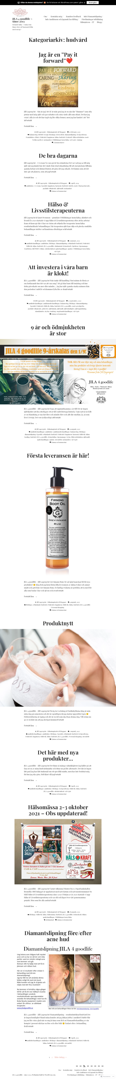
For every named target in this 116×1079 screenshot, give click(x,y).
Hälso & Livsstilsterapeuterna (58, 207)
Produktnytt (58, 623)
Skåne (42, 249)
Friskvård (43, 137)
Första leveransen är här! (58, 455)
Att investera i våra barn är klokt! (58, 270)
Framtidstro (30, 137)
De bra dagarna (58, 155)
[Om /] (77, 1065)
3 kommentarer (59, 142)
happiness (50, 137)
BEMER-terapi (43, 135)
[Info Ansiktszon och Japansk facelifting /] (91, 1065)
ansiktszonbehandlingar (51, 303)
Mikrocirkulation (78, 137)
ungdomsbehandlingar (64, 311)
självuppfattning (80, 309)
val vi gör (73, 140)
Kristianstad (50, 920)
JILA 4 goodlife (49, 246)
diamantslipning (70, 135)
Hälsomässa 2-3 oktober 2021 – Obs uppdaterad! (58, 810)
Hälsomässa (51, 915)
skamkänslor (39, 311)
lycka (68, 437)
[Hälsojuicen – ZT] (99, 1065)
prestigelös (80, 306)
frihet (37, 137)
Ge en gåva (93, 2)
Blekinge (52, 243)
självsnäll (60, 188)
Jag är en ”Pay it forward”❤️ (58, 57)
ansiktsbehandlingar (33, 243)
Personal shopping (57, 607)
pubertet (45, 309)
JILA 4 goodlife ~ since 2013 (22, 20)
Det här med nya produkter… (58, 755)
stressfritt (58, 440)
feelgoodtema (81, 135)
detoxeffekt (60, 135)
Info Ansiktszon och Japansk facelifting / (62, 19)
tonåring (53, 311)
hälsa (56, 137)
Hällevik (29, 246)
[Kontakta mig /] (80, 1065)
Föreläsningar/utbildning (92, 19)
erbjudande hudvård (75, 243)
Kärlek (71, 186)
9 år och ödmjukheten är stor (58, 330)
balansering (33, 135)
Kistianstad (58, 246)
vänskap (79, 140)
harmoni (58, 186)
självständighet (69, 309)
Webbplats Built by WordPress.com (43, 1075)
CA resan (37, 186)
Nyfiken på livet (37, 140)
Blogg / (100, 22)
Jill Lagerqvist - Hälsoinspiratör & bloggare (51, 132)
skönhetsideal (50, 249)
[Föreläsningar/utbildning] (95, 1065)
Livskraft (69, 137)
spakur (70, 249)
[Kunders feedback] (84, 1065)
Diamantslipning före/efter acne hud (58, 936)
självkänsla (52, 309)
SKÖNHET (35, 249)
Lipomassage (83, 246)
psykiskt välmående (49, 188)
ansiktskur (29, 186)
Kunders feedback (73, 16)
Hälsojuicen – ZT (87, 22)
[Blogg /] (102, 1065)
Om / (46, 16)
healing (27, 437)
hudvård (62, 137)
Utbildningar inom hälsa (60, 140)
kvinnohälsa (52, 437)
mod (86, 137)
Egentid (44, 186)
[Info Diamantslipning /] (88, 1065)
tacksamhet (48, 140)
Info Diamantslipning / (93, 16)
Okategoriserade (84, 186)
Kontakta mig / (57, 16)
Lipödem (75, 246)
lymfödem (27, 249)
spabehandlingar (61, 249)
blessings (52, 135)
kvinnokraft (67, 246)
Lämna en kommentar (59, 191)
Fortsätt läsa (29, 126)
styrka (47, 311)
